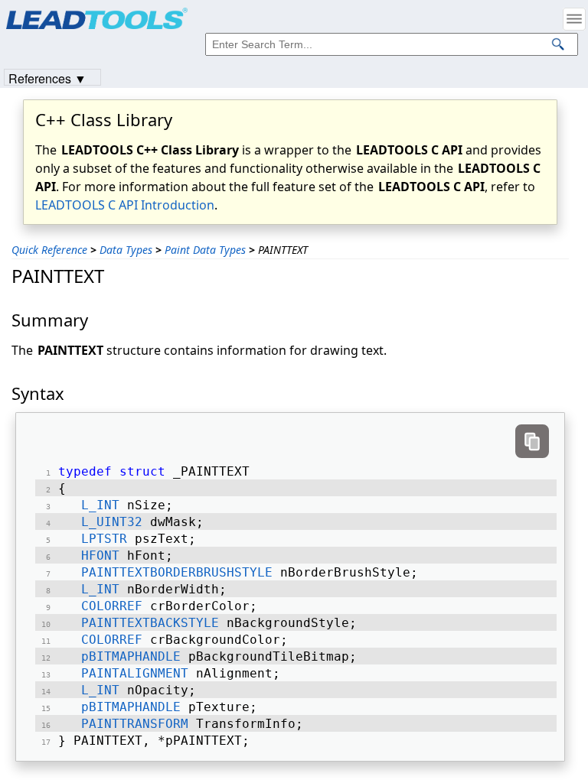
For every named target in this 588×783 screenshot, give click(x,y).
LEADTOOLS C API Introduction (124, 205)
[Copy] (532, 441)
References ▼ (47, 78)
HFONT (100, 555)
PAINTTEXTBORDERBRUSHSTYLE (177, 572)
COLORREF (111, 606)
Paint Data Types (205, 249)
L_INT (100, 505)
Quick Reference (49, 249)
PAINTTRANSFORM (134, 723)
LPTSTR (104, 538)
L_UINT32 (111, 522)
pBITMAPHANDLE (131, 656)
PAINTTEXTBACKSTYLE (150, 623)
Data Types (126, 249)
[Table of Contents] (574, 19)
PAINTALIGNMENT (134, 673)
